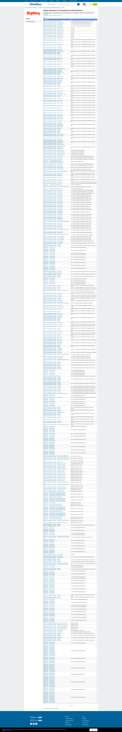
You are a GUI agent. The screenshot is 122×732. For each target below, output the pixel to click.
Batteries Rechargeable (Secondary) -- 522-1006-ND (53, 316)
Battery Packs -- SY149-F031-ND (49, 662)
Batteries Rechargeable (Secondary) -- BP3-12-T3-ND (53, 101)
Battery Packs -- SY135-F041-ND (49, 257)
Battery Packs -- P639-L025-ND (49, 530)
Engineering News (43, 1)
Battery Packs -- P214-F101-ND (49, 601)
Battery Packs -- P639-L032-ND (49, 547)
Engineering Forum (73, 1)
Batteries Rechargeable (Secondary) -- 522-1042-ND (53, 114)
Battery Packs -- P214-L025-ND (49, 602)
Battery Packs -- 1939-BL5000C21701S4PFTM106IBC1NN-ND (54, 510)
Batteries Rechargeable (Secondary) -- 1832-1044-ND (53, 194)
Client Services (68, 724)
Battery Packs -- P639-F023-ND (49, 544)
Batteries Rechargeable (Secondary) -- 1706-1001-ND (53, 26)
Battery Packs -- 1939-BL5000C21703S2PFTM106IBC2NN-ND (54, 493)
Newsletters (64, 1)
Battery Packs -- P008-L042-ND (49, 454)
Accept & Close (93, 729)
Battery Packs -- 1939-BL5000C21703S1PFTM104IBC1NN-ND (54, 492)
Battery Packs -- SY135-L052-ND (49, 251)
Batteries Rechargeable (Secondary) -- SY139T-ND (52, 274)
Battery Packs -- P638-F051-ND (49, 674)
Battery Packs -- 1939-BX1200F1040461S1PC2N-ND (53, 184)
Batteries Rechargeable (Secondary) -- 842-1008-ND (53, 296)
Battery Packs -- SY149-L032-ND (49, 687)
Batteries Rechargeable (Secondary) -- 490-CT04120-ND (53, 169)
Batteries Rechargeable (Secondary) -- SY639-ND (52, 419)
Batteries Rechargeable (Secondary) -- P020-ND (52, 289)
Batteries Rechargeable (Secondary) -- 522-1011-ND (53, 139)
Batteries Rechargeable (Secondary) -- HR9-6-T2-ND (53, 352)
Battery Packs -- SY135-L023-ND (49, 262)
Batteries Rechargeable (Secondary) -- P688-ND (52, 381)
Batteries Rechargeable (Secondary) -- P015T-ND (52, 378)
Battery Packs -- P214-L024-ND (49, 620)
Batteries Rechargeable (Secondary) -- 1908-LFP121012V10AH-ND (55, 623)
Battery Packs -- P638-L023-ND (49, 682)
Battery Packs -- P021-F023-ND (49, 676)
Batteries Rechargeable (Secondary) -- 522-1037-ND (53, 50)
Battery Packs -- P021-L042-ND (49, 694)
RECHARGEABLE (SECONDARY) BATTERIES (52, 7)
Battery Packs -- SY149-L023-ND (49, 686)
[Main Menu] (25, 4)
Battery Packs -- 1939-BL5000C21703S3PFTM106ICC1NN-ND (54, 494)
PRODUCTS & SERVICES (32, 7)
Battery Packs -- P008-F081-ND (49, 452)
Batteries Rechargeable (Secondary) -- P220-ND (52, 390)
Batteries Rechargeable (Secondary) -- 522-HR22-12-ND (53, 30)
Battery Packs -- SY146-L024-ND (49, 374)
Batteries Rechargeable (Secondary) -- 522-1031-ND (53, 71)
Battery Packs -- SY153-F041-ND (49, 440)
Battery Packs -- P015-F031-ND (49, 398)
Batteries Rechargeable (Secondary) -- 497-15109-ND (53, 243)
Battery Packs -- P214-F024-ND (49, 618)
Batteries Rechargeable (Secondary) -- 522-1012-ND (53, 140)
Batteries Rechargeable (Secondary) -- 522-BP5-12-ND (53, 35)
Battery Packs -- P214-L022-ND (49, 610)
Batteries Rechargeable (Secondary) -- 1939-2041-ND (53, 397)
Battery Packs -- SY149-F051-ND (49, 675)
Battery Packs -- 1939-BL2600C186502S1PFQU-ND (53, 517)
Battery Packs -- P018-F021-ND (49, 576)
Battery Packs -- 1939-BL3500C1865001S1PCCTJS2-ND (53, 161)
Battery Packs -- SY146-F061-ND (49, 373)
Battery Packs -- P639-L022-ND (49, 541)
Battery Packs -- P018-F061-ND (49, 585)
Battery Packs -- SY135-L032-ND (49, 263)
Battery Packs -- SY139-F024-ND (49, 283)
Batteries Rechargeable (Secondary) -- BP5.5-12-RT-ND (53, 118)
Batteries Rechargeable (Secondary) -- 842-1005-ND (53, 175)
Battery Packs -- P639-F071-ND (49, 548)
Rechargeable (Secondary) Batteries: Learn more (52, 15)
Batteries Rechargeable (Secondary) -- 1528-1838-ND (53, 197)
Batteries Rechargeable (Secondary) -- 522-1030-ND (53, 47)
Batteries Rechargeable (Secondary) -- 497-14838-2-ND (53, 242)
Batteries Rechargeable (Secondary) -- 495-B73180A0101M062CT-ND (56, 455)
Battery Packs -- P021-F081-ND (49, 692)
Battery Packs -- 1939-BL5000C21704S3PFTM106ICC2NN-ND (54, 500)
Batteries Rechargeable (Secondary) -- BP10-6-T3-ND (53, 314)
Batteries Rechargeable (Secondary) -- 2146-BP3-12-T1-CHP (54, 470)
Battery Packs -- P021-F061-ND (49, 677)
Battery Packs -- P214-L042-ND (49, 621)
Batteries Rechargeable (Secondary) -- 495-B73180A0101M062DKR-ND (56, 456)
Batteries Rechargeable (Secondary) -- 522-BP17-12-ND (53, 29)
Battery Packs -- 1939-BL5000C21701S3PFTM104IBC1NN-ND (54, 509)
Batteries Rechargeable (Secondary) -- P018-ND (52, 568)
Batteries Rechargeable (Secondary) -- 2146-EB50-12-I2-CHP (54, 474)
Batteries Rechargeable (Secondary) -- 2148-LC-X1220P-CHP (54, 68)
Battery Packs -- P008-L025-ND (49, 429)
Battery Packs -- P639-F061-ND (49, 545)
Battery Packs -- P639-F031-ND (49, 534)
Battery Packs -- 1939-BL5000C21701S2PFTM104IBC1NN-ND (54, 508)
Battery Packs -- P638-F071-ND (49, 689)
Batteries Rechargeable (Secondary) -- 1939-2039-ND (53, 159)
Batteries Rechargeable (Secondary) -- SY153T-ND (52, 422)
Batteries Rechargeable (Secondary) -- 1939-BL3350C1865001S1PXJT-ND (57, 458)
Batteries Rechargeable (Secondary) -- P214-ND (52, 597)
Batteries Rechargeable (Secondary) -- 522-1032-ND (53, 117)
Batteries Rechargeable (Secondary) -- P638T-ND (52, 635)
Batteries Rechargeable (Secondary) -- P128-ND (52, 311)
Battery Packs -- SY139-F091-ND (49, 279)
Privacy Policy (85, 724)
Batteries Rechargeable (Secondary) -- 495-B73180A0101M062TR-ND (56, 563)
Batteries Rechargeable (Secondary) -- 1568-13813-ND (53, 205)
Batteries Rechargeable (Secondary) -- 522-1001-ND (53, 333)
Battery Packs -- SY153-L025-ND (49, 431)
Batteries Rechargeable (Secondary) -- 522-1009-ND (53, 100)
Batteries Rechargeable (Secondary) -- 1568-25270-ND (53, 462)
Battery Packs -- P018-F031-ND (49, 578)
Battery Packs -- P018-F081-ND (49, 591)
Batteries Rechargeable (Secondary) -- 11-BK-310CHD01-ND (54, 489)
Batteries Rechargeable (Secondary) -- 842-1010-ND (53, 342)
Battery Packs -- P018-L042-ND (49, 593)
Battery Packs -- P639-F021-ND (49, 533)
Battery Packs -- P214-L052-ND (49, 603)
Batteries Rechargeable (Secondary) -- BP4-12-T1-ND (53, 112)
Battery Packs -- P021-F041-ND (49, 665)
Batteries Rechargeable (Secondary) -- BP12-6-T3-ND (53, 317)
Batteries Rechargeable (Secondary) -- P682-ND (52, 132)
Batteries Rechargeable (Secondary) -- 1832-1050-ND (53, 165)
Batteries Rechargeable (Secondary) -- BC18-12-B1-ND (53, 61)
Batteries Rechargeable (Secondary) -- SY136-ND (52, 271)
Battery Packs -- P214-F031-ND (49, 606)
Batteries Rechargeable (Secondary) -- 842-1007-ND (53, 295)
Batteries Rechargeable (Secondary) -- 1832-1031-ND (53, 631)
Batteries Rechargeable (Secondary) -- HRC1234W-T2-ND (54, 144)
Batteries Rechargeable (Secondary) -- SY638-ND (52, 387)
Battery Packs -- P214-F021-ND (49, 605)
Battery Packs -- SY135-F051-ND (49, 259)
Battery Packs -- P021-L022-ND (49, 666)
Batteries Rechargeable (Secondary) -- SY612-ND (52, 392)
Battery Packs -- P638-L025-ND (49, 651)
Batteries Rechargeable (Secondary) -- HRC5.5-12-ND (53, 126)
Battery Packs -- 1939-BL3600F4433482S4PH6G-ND (53, 518)
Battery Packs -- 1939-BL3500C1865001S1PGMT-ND (53, 505)
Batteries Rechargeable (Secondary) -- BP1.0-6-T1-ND (53, 324)
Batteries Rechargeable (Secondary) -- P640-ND (52, 561)
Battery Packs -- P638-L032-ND (49, 683)
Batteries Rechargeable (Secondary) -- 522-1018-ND (53, 128)
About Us (67, 716)
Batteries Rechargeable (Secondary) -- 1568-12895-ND (53, 166)
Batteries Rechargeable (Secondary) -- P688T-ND (52, 382)
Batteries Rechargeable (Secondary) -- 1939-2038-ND (53, 156)
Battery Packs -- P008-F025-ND (49, 427)
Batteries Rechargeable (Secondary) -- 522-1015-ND (53, 80)
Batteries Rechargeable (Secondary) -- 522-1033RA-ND (53, 124)
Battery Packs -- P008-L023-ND (49, 446)
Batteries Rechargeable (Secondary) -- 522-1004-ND (53, 349)
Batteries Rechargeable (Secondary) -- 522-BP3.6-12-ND (53, 32)
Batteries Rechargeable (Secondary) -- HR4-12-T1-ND (53, 88)
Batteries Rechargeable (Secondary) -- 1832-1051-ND (53, 193)
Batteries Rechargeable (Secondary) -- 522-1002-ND (53, 341)
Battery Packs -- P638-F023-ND (49, 680)
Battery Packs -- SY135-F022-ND (49, 256)
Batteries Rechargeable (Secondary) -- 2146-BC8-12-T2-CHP (54, 146)
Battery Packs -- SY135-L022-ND (49, 258)
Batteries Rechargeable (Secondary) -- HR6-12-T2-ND (53, 119)
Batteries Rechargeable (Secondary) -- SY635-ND (52, 389)
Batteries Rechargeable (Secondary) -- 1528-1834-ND (53, 215)
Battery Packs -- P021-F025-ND (49, 645)
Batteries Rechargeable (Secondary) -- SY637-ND (52, 417)
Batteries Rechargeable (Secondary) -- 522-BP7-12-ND (53, 38)
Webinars (58, 1)
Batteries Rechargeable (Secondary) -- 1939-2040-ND (53, 157)
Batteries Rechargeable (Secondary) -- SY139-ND (52, 273)
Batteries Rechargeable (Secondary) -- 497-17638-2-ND (53, 241)
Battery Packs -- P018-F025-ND (49, 572)
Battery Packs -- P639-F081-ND (49, 551)
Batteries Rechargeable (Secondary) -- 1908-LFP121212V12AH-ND (55, 624)
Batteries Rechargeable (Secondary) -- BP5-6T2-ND (53, 343)
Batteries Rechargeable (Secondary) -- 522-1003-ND (53, 348)
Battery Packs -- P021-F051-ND (49, 673)
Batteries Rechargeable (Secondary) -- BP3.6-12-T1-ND (53, 91)
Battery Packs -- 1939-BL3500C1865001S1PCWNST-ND (53, 162)
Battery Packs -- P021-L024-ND (49, 693)
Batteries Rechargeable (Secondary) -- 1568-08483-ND (53, 212)
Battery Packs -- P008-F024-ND (49, 451)
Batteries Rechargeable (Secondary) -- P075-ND (52, 318)
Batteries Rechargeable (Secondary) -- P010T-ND (52, 276)
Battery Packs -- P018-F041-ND (49, 580)
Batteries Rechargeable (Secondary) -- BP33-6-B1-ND (53, 331)
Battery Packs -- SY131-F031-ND (49, 567)
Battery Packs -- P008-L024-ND (49, 453)
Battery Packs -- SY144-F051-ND (49, 403)
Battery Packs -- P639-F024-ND (49, 550)
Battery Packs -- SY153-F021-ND (49, 434)
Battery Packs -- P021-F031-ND (49, 660)
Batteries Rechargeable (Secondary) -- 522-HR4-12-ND (53, 33)
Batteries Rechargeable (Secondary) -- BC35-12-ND (53, 98)
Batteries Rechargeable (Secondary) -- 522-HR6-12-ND (53, 36)
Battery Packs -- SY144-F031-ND (49, 399)
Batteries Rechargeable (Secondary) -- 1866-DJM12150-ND (54, 151)
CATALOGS (40, 7)
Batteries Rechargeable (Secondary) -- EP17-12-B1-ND (53, 58)
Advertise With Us (69, 720)
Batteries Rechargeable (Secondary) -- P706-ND (52, 415)
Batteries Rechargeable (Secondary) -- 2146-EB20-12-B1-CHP (54, 466)
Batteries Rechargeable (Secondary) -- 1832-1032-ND (53, 209)
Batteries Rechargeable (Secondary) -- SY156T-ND (52, 633)
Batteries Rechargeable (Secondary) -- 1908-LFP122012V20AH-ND (55, 627)
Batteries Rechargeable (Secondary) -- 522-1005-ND (53, 315)
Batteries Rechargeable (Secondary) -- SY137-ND (52, 287)
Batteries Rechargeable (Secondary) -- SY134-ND (52, 386)
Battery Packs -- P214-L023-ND (49, 614)
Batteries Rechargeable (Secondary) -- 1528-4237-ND (53, 190)
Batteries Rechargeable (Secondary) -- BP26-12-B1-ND (53, 78)
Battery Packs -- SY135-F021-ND (49, 253)
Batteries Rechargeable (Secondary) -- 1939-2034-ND (53, 300)
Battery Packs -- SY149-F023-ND (49, 684)
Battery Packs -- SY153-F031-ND (49, 436)
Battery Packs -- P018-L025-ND (49, 574)
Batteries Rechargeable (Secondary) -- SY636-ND (52, 384)
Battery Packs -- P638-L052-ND (49, 652)
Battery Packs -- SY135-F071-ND (49, 265)
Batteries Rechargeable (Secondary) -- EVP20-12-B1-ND (53, 72)
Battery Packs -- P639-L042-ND (49, 553)
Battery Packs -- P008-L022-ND (49, 439)
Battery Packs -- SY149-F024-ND (49, 699)
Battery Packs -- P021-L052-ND (49, 648)
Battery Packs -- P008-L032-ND (49, 447)
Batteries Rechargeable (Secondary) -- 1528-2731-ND (53, 217)
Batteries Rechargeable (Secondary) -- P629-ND (52, 84)
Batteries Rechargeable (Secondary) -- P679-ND (52, 320)
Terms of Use (85, 722)
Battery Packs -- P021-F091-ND (49, 642)
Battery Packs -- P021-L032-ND (49, 679)
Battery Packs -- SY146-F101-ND (49, 370)
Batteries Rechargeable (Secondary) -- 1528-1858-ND (53, 214)
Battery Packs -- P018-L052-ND (49, 575)
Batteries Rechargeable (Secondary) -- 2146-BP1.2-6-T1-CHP (54, 479)
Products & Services (34, 1)
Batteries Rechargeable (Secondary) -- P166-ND (52, 328)
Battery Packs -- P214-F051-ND (49, 611)
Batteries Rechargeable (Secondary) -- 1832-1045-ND (53, 228)
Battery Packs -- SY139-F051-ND (49, 280)
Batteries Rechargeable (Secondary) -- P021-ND (52, 639)
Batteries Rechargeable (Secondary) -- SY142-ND (52, 298)
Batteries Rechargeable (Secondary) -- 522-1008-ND (53, 66)
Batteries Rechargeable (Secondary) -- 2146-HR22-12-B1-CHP (55, 467)
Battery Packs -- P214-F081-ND (49, 619)
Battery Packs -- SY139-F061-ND (49, 282)
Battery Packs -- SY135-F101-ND (49, 249)
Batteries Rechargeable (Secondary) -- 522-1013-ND (53, 49)
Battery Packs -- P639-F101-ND (49, 529)
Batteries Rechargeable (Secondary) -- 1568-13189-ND (53, 167)
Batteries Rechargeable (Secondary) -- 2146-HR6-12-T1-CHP (54, 473)
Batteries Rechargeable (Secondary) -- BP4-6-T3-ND (53, 340)
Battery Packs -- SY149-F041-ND (49, 670)
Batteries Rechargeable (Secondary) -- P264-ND (52, 42)
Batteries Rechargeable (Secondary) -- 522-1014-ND (53, 57)
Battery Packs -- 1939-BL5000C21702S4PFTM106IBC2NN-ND (54, 515)
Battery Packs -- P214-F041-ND (49, 609)
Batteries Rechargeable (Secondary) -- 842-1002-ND (53, 181)
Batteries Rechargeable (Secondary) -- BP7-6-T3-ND (53, 350)
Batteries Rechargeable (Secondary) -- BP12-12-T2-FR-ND (54, 51)
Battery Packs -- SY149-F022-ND (49, 669)
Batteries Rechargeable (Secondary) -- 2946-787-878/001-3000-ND (55, 171)
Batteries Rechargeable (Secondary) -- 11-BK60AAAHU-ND (54, 491)
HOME (26, 7)
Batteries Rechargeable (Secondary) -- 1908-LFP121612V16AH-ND (55, 626)
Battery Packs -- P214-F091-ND (49, 599)
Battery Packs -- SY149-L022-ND (49, 671)
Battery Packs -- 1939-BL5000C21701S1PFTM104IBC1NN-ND (54, 507)
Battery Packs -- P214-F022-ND (49, 608)
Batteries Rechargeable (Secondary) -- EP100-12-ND (53, 44)
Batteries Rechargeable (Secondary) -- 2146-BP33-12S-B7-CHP (55, 468)
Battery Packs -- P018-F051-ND (49, 583)
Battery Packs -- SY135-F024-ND (49, 266)
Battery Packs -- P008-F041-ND (49, 438)
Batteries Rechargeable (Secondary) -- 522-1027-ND (53, 70)
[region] (61, 730)
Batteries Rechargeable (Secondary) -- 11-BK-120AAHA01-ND (54, 486)
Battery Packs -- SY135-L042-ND (49, 269)
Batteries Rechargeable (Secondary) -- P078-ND (52, 130)
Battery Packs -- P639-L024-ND (49, 552)
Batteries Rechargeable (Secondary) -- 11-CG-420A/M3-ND (54, 238)
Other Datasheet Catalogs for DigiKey (51, 708)
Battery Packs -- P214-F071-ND (49, 617)
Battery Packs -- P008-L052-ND (49, 430)
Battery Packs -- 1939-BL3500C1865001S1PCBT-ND (53, 160)
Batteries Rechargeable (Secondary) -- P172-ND (52, 86)
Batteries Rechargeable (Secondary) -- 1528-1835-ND (53, 225)
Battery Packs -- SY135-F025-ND (49, 248)
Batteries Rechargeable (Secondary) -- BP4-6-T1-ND (53, 339)
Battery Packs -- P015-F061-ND (49, 405)
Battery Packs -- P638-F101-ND (49, 650)
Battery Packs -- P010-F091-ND (49, 278)
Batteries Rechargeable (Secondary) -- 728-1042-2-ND (53, 557)
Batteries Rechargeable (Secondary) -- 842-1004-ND (53, 177)
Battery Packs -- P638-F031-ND (49, 661)
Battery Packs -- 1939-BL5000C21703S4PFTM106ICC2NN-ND (54, 495)
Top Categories (85, 720)
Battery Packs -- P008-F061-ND (49, 445)
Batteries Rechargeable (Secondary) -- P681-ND (52, 346)
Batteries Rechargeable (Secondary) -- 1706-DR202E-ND (54, 22)
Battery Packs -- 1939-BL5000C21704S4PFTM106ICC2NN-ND (54, 501)
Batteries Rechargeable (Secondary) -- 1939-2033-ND (53, 173)
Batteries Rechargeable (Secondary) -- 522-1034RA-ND (53, 125)
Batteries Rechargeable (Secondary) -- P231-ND (52, 73)
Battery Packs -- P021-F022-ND (49, 664)
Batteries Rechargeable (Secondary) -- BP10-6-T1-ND (53, 313)
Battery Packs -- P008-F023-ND (49, 444)
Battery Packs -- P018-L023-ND (49, 586)
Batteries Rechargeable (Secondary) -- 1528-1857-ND (53, 211)
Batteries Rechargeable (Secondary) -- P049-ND (52, 83)
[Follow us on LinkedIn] (36, 724)
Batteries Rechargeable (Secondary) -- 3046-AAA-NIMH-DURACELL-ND (56, 424)
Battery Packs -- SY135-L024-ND (49, 268)
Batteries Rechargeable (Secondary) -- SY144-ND (52, 379)
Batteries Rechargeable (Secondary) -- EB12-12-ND (53, 52)
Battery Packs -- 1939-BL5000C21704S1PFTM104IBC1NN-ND (54, 498)
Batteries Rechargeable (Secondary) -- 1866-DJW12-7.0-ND (54, 153)
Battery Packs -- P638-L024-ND (49, 697)
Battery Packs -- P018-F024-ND (49, 590)
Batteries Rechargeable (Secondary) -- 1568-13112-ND (53, 201)
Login (90, 4)
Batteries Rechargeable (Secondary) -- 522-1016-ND (53, 95)
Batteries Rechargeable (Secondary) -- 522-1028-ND (53, 121)
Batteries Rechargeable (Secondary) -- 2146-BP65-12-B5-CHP (54, 477)
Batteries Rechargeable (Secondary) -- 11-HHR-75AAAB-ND (54, 412)
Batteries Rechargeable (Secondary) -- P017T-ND (52, 365)
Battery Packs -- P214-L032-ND (49, 615)
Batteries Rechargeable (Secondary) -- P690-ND (52, 366)
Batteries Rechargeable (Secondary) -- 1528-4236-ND (53, 191)
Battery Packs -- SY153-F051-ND (49, 443)
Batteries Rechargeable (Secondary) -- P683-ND (52, 74)
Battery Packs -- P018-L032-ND (49, 587)
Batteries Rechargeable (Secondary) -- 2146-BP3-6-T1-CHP (54, 480)
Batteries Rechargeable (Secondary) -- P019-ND (52, 559)
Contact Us (67, 722)
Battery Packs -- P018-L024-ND (49, 592)
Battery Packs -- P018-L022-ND (49, 581)
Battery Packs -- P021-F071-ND (49, 688)
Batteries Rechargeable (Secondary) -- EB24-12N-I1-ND (53, 76)
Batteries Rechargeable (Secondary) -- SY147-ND (52, 560)
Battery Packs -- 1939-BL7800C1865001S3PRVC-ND (53, 511)
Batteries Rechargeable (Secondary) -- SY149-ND (52, 637)
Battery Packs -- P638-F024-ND (49, 695)
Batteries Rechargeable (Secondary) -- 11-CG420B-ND (53, 554)
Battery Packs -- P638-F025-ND (49, 649)
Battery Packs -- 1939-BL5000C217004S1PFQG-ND (53, 504)
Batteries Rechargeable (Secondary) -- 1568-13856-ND (53, 226)
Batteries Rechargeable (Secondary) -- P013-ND (52, 285)
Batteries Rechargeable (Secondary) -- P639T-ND (52, 525)
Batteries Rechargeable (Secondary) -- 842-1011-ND (53, 351)
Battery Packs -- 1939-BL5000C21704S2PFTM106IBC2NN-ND (54, 499)
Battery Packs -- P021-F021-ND (49, 657)
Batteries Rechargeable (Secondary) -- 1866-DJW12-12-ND (54, 150)
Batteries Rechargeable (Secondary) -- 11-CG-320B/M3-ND (54, 236)
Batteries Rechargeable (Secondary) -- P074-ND (52, 345)
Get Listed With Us (69, 718)
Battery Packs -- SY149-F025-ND (49, 653)
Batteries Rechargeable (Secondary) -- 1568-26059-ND (53, 630)
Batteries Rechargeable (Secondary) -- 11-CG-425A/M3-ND (54, 239)
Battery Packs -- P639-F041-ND (49, 540)
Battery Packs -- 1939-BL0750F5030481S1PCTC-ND (53, 188)
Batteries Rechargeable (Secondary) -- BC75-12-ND (53, 137)
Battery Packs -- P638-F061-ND (49, 681)
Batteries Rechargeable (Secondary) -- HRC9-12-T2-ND (53, 148)
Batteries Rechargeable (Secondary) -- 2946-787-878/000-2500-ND (55, 522)
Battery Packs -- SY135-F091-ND (49, 247)
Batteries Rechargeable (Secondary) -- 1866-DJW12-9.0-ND (54, 154)
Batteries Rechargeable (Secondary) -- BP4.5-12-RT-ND (53, 103)
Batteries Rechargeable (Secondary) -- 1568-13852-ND (53, 219)
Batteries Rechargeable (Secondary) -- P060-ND (52, 376)
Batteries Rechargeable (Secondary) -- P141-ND (52, 337)
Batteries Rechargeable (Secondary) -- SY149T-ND (52, 638)
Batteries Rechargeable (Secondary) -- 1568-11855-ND (53, 356)
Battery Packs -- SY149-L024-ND (49, 701)
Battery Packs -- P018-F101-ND (49, 573)
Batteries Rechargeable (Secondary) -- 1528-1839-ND (53, 204)
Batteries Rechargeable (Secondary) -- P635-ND (52, 362)
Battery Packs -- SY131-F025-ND (49, 565)
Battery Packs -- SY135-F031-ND (49, 254)
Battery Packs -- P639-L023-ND (49, 546)
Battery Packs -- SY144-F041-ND (49, 402)
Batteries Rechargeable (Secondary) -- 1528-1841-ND (53, 223)
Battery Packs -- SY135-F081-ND (49, 267)
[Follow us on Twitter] (34, 724)
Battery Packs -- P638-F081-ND (49, 696)
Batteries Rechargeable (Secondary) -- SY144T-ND (52, 380)
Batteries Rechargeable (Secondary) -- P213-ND (52, 414)
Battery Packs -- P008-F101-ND (49, 428)
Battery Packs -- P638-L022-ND (49, 668)
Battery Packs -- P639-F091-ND (49, 527)
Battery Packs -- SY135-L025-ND (49, 250)
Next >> (72, 706)
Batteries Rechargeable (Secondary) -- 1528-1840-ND (53, 208)
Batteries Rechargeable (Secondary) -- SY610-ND (52, 383)
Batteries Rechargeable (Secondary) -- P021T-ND (52, 640)
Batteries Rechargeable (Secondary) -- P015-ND (52, 377)
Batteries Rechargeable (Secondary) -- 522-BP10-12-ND (53, 27)
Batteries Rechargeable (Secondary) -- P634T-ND (52, 408)
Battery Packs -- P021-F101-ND (49, 646)
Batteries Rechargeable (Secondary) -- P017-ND (52, 364)
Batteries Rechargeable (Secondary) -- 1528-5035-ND (53, 200)
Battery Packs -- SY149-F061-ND (49, 685)
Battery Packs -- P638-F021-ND (49, 658)
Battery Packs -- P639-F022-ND (49, 539)
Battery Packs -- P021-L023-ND (49, 678)
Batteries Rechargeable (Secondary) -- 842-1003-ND (53, 183)
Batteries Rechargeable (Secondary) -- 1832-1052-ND (53, 232)
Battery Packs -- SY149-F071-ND (49, 690)
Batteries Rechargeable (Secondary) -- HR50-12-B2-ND (53, 110)
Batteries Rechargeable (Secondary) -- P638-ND (52, 634)
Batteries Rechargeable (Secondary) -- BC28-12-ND (53, 81)
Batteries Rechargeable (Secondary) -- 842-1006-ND (53, 293)
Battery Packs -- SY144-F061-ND (49, 406)
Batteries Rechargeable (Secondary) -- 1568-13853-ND (53, 202)
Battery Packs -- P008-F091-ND (49, 426)
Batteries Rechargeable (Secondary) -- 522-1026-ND (53, 69)
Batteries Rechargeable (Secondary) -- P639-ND (52, 524)
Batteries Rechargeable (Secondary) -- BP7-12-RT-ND (53, 142)
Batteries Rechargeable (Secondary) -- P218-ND (52, 131)
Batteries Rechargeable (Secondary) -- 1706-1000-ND (53, 25)
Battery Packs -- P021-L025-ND (49, 647)
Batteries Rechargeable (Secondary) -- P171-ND (52, 64)
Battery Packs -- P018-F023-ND (49, 584)
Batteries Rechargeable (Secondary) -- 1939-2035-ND (53, 305)
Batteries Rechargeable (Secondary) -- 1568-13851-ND (53, 218)
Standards (52, 1)
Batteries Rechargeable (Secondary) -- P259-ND (52, 96)
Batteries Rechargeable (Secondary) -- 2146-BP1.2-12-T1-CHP (55, 463)
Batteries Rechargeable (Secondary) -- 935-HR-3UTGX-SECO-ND (55, 488)
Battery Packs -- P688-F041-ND (49, 401)
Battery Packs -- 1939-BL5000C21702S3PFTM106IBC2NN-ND (54, 514)
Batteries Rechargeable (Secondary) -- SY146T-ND (52, 368)
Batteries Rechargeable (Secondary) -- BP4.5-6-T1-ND (53, 336)
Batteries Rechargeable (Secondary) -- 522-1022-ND (53, 123)
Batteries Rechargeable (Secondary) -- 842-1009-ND (53, 326)
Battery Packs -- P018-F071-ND (49, 588)
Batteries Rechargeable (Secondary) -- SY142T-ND (52, 299)
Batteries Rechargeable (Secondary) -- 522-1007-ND (53, 40)
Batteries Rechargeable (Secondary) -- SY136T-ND (52, 272)
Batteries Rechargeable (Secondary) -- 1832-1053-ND (53, 206)
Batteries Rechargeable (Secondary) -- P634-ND (52, 407)
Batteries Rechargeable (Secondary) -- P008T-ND (52, 413)
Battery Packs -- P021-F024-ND (49, 691)
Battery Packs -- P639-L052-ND (49, 531)
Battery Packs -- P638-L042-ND (49, 698)
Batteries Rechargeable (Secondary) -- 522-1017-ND (53, 105)
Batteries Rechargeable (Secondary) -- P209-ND (52, 129)
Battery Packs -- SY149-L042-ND (49, 702)
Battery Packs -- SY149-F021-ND (49, 659)
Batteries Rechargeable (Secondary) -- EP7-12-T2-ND (53, 143)
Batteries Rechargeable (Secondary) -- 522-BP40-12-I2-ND (54, 471)
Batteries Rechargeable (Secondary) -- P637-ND (52, 595)
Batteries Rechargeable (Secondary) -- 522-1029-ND (53, 322)
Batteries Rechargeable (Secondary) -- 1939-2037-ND (53, 302)
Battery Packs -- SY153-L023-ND (49, 448)
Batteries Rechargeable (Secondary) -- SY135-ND (52, 245)
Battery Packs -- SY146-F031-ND (49, 371)
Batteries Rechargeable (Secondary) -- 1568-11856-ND (53, 358)
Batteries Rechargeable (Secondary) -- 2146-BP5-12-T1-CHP (54, 476)
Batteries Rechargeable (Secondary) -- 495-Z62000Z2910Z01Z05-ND (56, 564)
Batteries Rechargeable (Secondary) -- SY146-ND (52, 367)
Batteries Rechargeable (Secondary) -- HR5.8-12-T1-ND (53, 115)
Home (26, 1)
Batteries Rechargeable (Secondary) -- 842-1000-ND (53, 174)
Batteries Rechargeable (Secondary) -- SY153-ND (52, 421)
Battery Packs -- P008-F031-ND (49, 435)
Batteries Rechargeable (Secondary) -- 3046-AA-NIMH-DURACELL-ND (56, 393)
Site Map (84, 718)
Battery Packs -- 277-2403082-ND (49, 502)
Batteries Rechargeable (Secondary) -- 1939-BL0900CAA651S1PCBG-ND (56, 536)
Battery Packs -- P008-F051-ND (49, 442)
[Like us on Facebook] (31, 724)
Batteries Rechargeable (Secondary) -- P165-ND (52, 319)
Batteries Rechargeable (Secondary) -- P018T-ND (52, 569)
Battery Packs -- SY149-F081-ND (49, 700)
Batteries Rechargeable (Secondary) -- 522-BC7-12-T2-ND (54, 141)
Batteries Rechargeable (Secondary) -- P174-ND (52, 59)
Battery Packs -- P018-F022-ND (49, 579)
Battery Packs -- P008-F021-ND (49, 433)
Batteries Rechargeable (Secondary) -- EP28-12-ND (53, 82)
